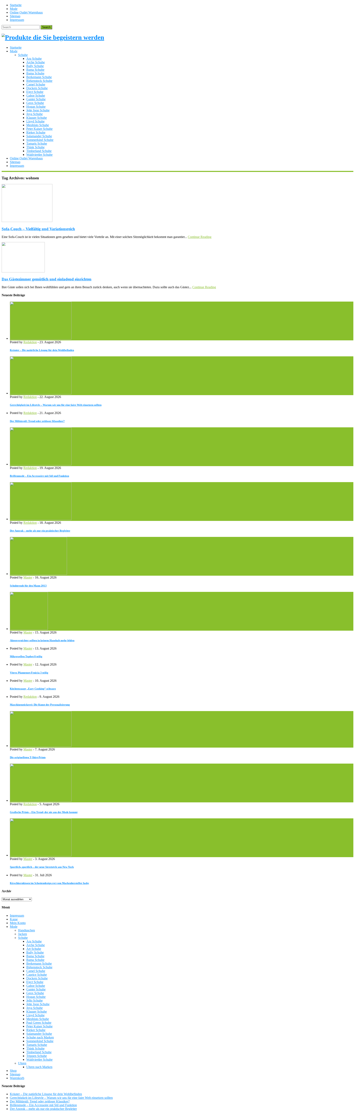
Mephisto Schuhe (37, 125)
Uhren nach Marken (39, 1067)
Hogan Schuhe (36, 106)
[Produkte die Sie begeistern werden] (53, 37)
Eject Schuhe (34, 92)
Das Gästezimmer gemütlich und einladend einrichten (46, 279)
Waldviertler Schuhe (39, 154)
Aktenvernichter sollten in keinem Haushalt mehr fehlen (42, 640)
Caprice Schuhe (36, 974)
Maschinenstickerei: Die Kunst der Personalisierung (40, 704)
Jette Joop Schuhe (38, 110)
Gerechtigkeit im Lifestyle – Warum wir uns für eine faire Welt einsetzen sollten (55, 404)
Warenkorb (17, 1078)
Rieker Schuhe (35, 132)
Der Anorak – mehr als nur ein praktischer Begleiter (40, 530)
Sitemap (15, 16)
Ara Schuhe (34, 58)
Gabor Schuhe (35, 95)
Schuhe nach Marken (40, 1037)
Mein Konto (18, 923)
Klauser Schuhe (36, 117)
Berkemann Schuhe (39, 77)
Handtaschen (26, 930)
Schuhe (23, 55)
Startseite (16, 5)
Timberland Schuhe (39, 151)
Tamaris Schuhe (36, 143)
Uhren (22, 1063)
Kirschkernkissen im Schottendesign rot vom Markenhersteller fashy (49, 883)
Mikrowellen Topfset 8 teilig (26, 656)
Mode (13, 8)
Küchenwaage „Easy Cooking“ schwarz (33, 688)
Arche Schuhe (35, 62)
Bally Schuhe (35, 66)
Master (27, 577)
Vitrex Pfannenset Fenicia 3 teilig (29, 672)
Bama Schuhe (35, 69)
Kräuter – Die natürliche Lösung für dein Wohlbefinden (42, 350)
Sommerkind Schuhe (39, 140)
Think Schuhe (35, 147)
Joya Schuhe (34, 114)
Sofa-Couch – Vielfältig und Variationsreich (38, 229)
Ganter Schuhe (36, 99)
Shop (13, 1070)
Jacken (22, 934)
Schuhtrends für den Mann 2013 (28, 585)
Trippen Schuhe (36, 1056)
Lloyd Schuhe (35, 121)
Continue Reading (199, 237)
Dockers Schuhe (37, 88)
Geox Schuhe (35, 103)
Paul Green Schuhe (38, 1022)
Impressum (17, 20)
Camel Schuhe (35, 84)
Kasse (14, 919)
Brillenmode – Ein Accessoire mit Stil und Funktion (39, 475)
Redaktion (30, 342)
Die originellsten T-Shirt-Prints (28, 757)
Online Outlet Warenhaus (26, 12)
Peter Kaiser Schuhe (39, 128)
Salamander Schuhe (39, 136)
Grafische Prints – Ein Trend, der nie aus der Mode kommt (43, 812)
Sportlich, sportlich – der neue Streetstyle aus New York (42, 866)
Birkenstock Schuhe (39, 80)
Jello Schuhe (34, 1000)
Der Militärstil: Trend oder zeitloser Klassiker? (37, 421)
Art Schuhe (33, 948)
